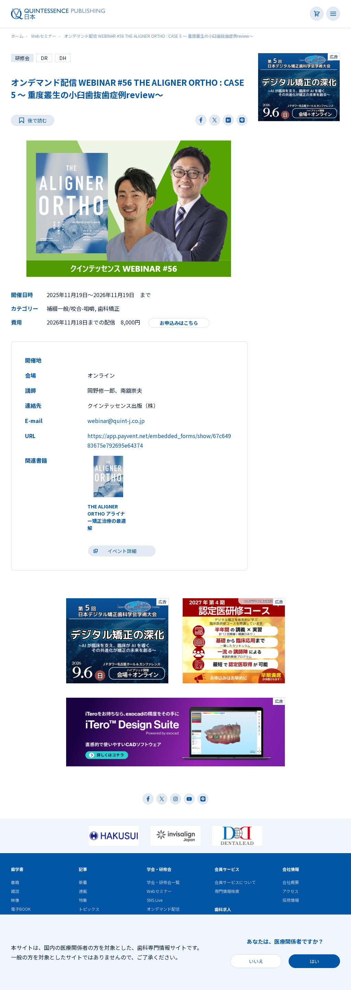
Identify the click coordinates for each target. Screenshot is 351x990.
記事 (83, 869)
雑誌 (15, 891)
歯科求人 (223, 909)
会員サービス (227, 869)
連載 (83, 891)
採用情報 (290, 900)
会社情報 (290, 869)
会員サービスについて (235, 882)
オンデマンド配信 (163, 909)
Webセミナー (159, 891)
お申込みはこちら (179, 322)
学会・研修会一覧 (163, 882)
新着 (83, 882)
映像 (15, 900)
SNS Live (154, 900)
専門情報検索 (227, 891)
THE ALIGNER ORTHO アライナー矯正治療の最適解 (106, 517)
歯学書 (17, 869)
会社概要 (290, 882)
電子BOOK (21, 909)
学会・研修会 (159, 869)
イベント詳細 (122, 550)
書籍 (15, 882)
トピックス (89, 909)
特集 (83, 900)
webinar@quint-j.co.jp (116, 420)
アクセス (290, 891)
